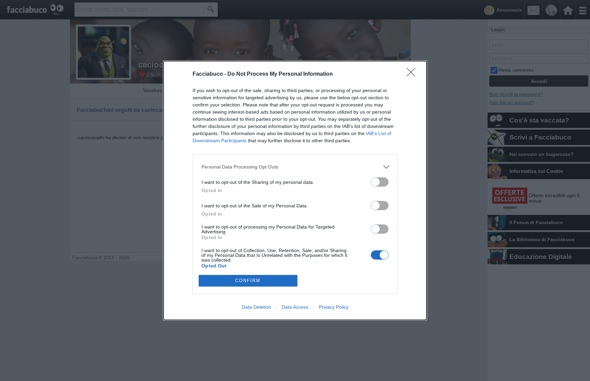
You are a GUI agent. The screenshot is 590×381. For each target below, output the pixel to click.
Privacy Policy (334, 307)
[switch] (380, 182)
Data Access (295, 307)
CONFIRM (248, 280)
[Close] (413, 74)
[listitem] (295, 167)
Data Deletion (256, 307)
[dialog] (295, 190)
